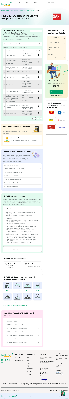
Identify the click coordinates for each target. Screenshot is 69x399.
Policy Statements (53, 390)
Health (35, 2)
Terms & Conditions (63, 390)
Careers (28, 365)
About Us (29, 357)
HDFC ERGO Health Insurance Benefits (16, 342)
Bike (27, 2)
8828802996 (60, 369)
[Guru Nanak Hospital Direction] (38, 113)
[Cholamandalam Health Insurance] (61, 120)
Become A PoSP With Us (52, 6)
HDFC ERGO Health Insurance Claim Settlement (19, 339)
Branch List (29, 374)
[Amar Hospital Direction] (38, 85)
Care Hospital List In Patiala (11, 165)
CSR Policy (29, 371)
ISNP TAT (29, 373)
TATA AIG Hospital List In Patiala (12, 179)
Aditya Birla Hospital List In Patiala (13, 172)
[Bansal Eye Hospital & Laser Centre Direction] (38, 68)
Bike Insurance (18, 358)
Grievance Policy (30, 369)
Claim (28, 360)
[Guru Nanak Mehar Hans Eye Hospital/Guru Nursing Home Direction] (38, 62)
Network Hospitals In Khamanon (53, 53)
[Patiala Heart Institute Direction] (38, 91)
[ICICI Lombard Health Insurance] (61, 127)
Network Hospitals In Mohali (55, 57)
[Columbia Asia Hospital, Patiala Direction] (38, 72)
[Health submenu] (37, 2)
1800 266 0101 (45, 373)
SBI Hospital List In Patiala (11, 186)
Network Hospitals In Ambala (53, 43)
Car (20, 2)
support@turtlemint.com (47, 369)
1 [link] (35, 118)
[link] (33, 118)
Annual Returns (30, 368)
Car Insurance (18, 357)
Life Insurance (18, 362)
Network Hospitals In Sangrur (53, 38)
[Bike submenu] (29, 2)
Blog (28, 358)
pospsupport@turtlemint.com (48, 375)
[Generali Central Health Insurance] (51, 127)
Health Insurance (10, 10)
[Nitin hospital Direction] (38, 77)
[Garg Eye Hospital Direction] (38, 55)
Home (3, 10)
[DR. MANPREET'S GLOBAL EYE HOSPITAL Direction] (38, 106)
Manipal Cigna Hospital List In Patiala (14, 168)
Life (20, 6)
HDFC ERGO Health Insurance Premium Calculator (19, 335)
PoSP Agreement (31, 366)
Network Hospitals (29, 10)
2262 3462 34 (11, 267)
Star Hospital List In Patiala (11, 182)
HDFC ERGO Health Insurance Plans (15, 324)
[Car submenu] (21, 2)
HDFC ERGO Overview (12, 321)
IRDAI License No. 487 (61, 358)
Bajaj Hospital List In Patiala (11, 175)
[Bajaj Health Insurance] (61, 113)
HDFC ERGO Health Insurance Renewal (16, 328)
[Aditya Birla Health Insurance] (51, 113)
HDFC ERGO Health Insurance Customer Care (18, 332)
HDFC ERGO (19, 10)
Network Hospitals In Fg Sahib (54, 48)
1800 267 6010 (45, 368)
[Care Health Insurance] (51, 120)
